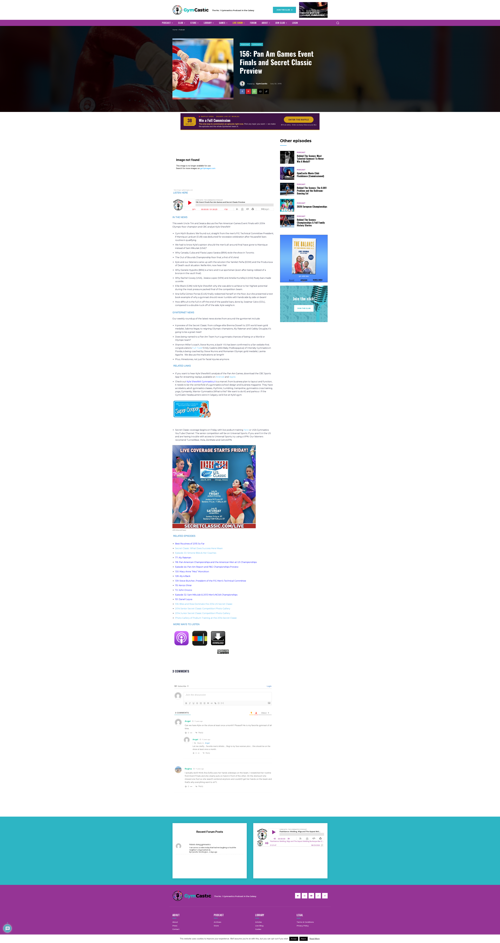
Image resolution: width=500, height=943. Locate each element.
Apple (232, 377)
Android (220, 377)
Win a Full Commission (214, 120)
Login (268, 686)
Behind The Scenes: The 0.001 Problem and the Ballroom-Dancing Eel (312, 190)
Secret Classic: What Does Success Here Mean (199, 548)
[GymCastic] (243, 83)
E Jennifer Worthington (200, 852)
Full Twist (197, 348)
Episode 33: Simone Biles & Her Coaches (195, 553)
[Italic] (190, 703)
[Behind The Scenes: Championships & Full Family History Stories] (287, 221)
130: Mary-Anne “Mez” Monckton (192, 571)
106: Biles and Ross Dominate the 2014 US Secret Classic (203, 604)
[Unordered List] (204, 703)
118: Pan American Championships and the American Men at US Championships (216, 562)
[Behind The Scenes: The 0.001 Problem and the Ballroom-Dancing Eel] (287, 189)
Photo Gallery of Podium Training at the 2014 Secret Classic (206, 618)
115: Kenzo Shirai (183, 585)
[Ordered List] (201, 703)
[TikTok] (318, 895)
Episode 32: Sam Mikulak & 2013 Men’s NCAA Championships (206, 595)
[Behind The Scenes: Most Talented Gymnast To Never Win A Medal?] (287, 157)
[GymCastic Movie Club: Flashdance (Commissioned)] (287, 173)
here (246, 430)
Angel (207, 743)
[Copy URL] (266, 91)
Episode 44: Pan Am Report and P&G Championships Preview (206, 567)
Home (175, 30)
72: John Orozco (183, 590)
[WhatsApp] (254, 91)
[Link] (215, 703)
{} (219, 703)
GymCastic (257, 44)
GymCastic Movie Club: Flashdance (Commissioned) (312, 14)
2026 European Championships (312, 206)
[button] (338, 23)
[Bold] (186, 703)
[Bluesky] (298, 895)
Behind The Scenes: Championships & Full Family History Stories (311, 222)
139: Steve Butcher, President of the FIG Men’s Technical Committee (210, 581)
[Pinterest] (248, 91)
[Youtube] (311, 895)
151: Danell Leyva (183, 599)
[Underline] (193, 703)
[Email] (260, 91)
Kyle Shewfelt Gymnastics (200, 381)
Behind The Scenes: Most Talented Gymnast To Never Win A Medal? (310, 158)
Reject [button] (303, 939)
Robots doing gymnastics (200, 844)
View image (177, 190)
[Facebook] (242, 91)
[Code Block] (212, 703)
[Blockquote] (208, 703)
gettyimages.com (187, 190)
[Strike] (197, 703)
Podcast (245, 44)
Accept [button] (294, 939)
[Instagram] (304, 895)
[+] (222, 703)
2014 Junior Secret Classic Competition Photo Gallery (202, 613)
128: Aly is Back (182, 576)
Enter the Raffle (299, 119)
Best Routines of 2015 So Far (190, 543)
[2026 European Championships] (287, 205)
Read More (315, 938)
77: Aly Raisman (183, 557)
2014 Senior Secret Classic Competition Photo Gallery (202, 608)
